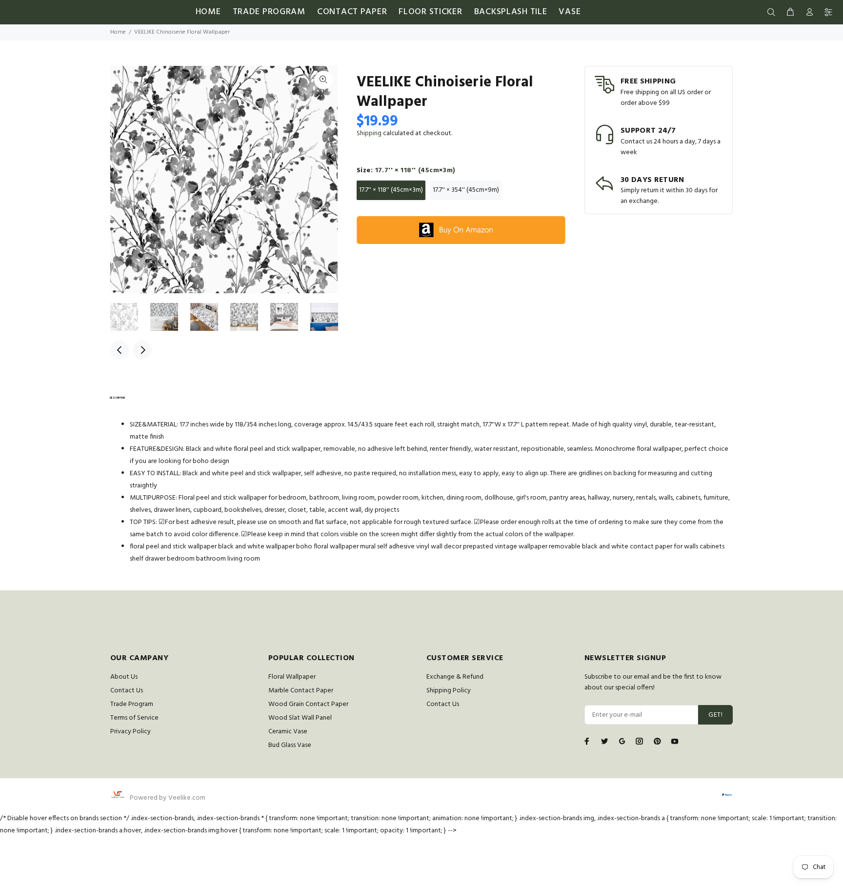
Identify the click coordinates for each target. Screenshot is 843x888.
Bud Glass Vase (289, 745)
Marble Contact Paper (300, 690)
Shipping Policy (448, 690)
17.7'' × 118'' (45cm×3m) (391, 190)
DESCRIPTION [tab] (117, 398)
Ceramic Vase (287, 731)
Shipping (369, 133)
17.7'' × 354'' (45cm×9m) (466, 190)
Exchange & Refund (454, 677)
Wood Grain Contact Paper (308, 704)
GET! (715, 715)
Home (118, 32)
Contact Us (126, 690)
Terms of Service (134, 718)
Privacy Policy (130, 731)
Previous (119, 350)
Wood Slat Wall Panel (300, 718)
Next (142, 350)
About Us (124, 677)
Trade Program (131, 704)
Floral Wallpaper (292, 677)
